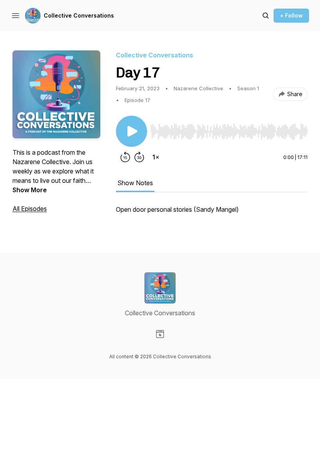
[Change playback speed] (156, 157)
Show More (29, 190)
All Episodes (29, 209)
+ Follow (291, 15)
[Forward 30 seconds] (139, 157)
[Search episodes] (266, 15)
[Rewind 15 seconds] (125, 157)
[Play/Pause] (131, 131)
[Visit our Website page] (160, 334)
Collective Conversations (79, 15)
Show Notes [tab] (135, 183)
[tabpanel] (212, 213)
